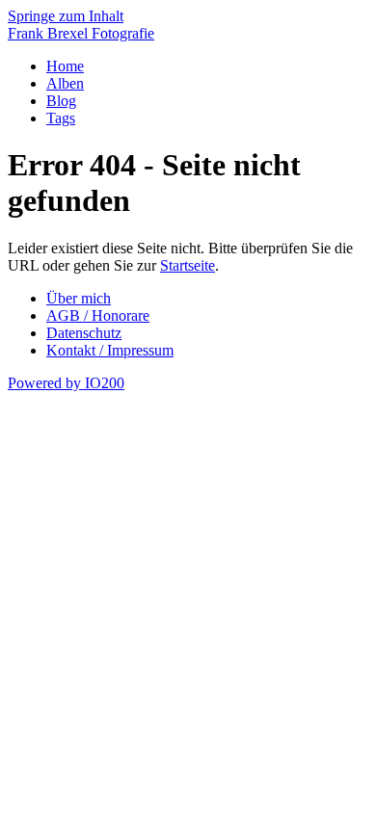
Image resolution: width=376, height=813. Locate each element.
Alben (65, 83)
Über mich (78, 298)
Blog (61, 100)
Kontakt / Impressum (110, 350)
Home (65, 66)
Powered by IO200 (66, 383)
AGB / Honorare (97, 315)
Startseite (187, 265)
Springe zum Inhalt (65, 16)
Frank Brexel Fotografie (81, 33)
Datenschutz (83, 333)
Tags (60, 118)
